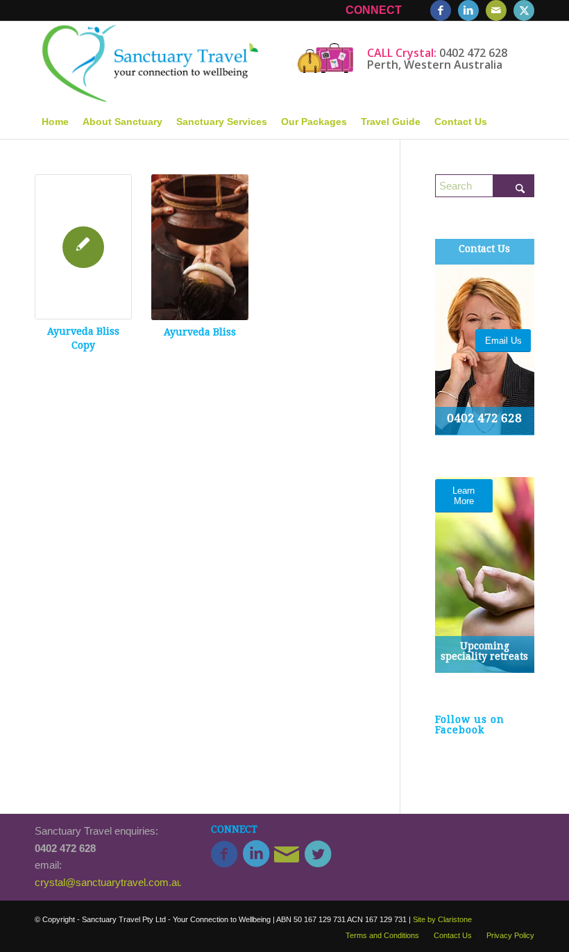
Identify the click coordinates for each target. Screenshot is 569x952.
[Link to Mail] (496, 10)
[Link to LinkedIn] (468, 10)
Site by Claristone (442, 919)
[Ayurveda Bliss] (199, 247)
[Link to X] (523, 10)
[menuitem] (55, 121)
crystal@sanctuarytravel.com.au (108, 882)
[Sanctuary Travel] (148, 62)
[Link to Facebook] (440, 10)
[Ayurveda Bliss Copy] (83, 246)
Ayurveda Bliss (200, 331)
